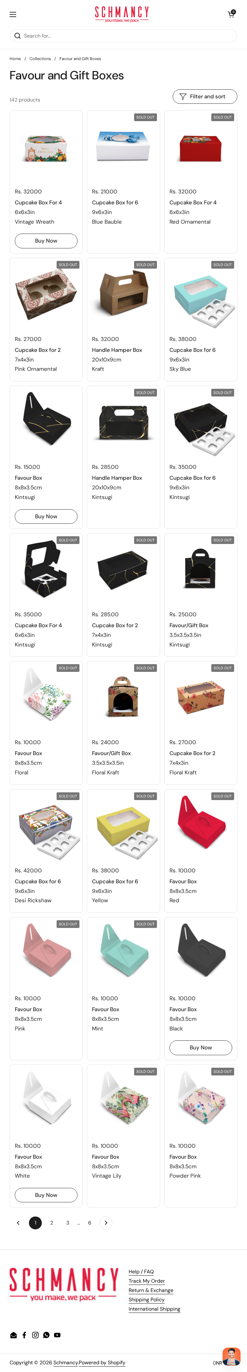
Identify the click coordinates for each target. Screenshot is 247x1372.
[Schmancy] (122, 14)
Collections (40, 58)
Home (15, 58)
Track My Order (147, 1281)
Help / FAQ (141, 1271)
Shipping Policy (147, 1299)
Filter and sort (207, 96)
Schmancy (65, 1362)
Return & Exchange (151, 1290)
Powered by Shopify (102, 1362)
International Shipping (154, 1308)
